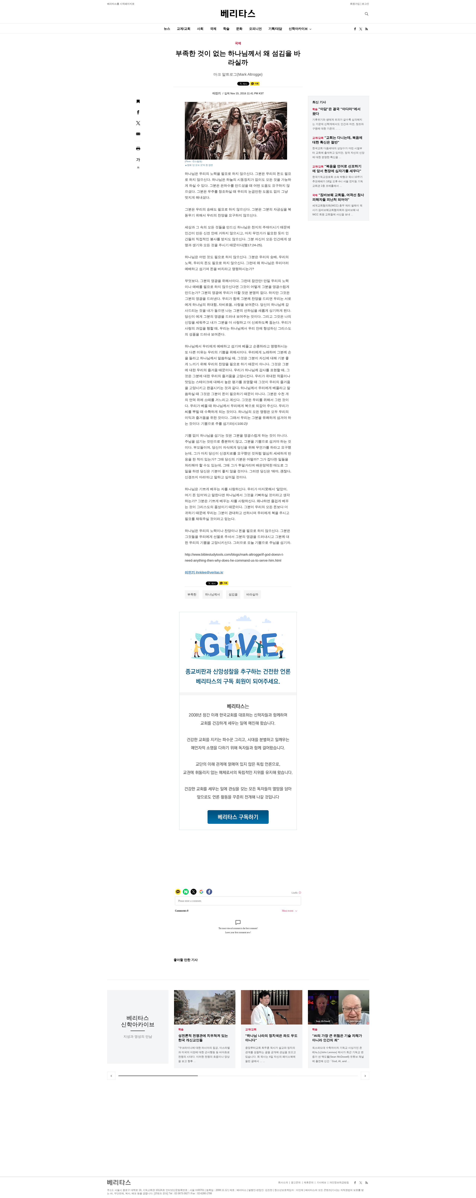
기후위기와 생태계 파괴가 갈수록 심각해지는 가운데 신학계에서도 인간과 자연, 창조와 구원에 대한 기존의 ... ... (338, 124)
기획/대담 (275, 28)
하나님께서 (212, 594)
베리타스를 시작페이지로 (120, 3)
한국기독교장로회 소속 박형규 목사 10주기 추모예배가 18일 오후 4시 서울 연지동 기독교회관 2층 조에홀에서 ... (337, 181)
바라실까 (252, 594)
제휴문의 (308, 1182)
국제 (213, 28)
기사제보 (321, 1182)
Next (365, 1076)
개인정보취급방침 (339, 1182)
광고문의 (296, 1182)
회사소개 (283, 1182)
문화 (239, 28)
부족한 (191, 594)
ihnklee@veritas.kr (209, 572)
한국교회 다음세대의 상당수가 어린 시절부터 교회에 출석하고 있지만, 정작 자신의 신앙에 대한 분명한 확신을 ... (338, 153)
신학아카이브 (298, 28)
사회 (200, 28)
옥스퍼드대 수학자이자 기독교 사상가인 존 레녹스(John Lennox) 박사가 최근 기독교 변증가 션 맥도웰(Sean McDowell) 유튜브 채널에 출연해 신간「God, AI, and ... (338, 1054)
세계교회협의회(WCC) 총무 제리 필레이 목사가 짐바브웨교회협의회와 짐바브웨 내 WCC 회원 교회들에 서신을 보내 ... (337, 210)
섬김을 (233, 594)
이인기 (216, 93)
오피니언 (255, 28)
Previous (111, 1076)
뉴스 (167, 28)
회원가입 (355, 3)
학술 (226, 28)
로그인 (365, 3)
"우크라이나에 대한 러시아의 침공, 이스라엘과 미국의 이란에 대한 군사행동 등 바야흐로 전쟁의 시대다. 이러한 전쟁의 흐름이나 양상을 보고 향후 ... (204, 1054)
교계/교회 (183, 28)
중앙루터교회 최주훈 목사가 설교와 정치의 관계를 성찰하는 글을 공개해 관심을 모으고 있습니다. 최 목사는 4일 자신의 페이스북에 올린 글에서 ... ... (270, 1054)
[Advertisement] (238, 1128)
